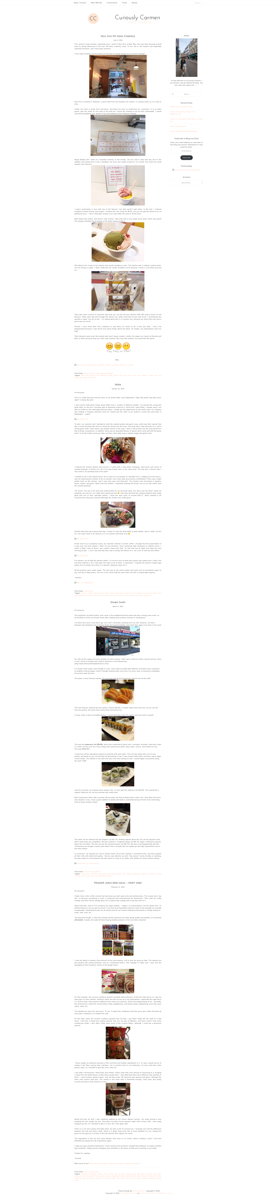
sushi (83, 876)
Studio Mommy (138, 1191)
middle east (96, 595)
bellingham (85, 1174)
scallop (158, 874)
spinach (98, 1178)
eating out (127, 593)
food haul (85, 1176)
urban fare (124, 1178)
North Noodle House (178, 126)
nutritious (157, 1176)
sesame (77, 876)
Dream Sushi (118, 602)
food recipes (137, 593)
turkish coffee (129, 595)
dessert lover (99, 593)
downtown (118, 593)
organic (144, 375)
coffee (90, 593)
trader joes (115, 1178)
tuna (95, 876)
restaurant (105, 595)
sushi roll (89, 876)
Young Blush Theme (129, 1193)
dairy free (85, 375)
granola (101, 1176)
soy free (157, 375)
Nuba (118, 384)
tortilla (107, 1178)
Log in (170, 1193)
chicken (84, 593)
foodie (110, 375)
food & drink (94, 373)
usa (131, 1178)
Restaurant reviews (117, 1163)
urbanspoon (102, 876)
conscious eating (124, 1174)
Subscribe (186, 157)
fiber (159, 1174)
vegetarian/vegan (106, 373)
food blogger (101, 375)
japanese (97, 871)
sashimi (151, 874)
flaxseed (77, 1176)
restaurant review (116, 595)
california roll (95, 874)
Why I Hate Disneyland (98, 1163)
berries (93, 1174)
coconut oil (112, 1174)
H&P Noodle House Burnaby (181, 107)
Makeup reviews (132, 1163)
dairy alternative (138, 1174)
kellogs (150, 1176)
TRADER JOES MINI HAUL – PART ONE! (118, 883)
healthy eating (124, 1176)
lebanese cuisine (85, 595)
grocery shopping (112, 1176)
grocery (96, 1172)
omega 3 (77, 1178)
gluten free (118, 375)
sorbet (150, 375)
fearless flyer (151, 1174)
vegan (85, 377)
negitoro (144, 874)
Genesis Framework (148, 1193)
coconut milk (102, 1174)
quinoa (91, 1178)
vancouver (78, 377)
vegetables (152, 1178)
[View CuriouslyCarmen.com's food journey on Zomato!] (186, 170)
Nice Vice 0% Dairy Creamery (118, 36)
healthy (129, 874)
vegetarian (92, 377)
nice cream (127, 375)
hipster (143, 1176)
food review (147, 593)
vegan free (147, 595)
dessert (86, 373)
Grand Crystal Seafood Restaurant (183, 131)
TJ (103, 1178)
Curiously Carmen (139, 18)
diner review (109, 593)
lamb (76, 595)
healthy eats (135, 1176)
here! (196, 85)
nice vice (136, 375)
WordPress (161, 1193)
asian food (85, 874)
